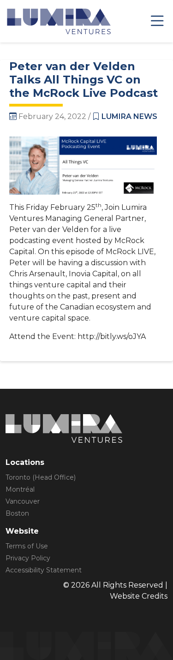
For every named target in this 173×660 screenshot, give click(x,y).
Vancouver (23, 501)
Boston (17, 513)
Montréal (20, 489)
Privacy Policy (28, 558)
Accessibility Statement (44, 570)
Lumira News (129, 116)
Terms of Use (27, 546)
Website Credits (138, 596)
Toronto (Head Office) (41, 477)
